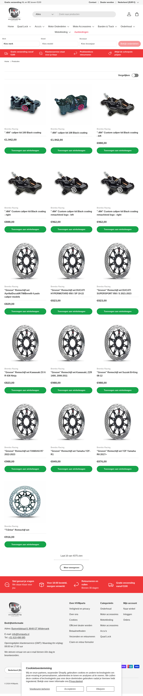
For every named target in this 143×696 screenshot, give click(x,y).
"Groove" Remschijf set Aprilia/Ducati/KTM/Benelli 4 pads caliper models (22, 293)
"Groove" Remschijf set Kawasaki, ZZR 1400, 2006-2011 (71, 374)
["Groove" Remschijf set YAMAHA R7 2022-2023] (25, 423)
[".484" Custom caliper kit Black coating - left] (118, 104)
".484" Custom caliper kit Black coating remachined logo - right (117, 213)
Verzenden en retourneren (82, 636)
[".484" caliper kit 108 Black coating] (71, 104)
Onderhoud (105, 609)
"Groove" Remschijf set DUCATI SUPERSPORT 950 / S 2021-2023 (114, 292)
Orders (126, 620)
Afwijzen (100, 689)
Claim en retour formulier (81, 642)
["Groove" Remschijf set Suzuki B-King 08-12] (118, 344)
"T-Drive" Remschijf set (16, 530)
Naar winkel (129, 609)
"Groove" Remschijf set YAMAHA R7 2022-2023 (23, 453)
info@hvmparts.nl (20, 634)
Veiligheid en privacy (79, 609)
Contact (92, 2)
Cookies (73, 620)
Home (11, 26)
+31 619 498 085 (17, 637)
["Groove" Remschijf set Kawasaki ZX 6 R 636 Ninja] (25, 344)
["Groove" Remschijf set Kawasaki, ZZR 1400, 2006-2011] (71, 344)
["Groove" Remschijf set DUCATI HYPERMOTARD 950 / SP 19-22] (71, 262)
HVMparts (14, 684)
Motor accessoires (109, 614)
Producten (16, 61)
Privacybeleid (76, 681)
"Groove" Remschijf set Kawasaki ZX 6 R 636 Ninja (25, 374)
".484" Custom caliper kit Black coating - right (25, 213)
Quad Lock (105, 636)
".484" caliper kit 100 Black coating (22, 132)
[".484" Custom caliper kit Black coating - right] (25, 183)
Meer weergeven (71, 567)
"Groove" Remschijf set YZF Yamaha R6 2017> (116, 453)
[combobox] (74, 14)
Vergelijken (124, 75)
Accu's (103, 631)
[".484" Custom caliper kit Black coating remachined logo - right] (118, 183)
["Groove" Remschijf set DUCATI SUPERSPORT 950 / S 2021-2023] (118, 262)
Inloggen (127, 614)
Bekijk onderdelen (130, 44)
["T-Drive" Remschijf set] (25, 502)
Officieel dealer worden (80, 625)
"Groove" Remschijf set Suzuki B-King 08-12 (117, 374)
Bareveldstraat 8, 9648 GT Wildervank (30, 628)
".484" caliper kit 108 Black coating (69, 133)
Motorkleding (106, 620)
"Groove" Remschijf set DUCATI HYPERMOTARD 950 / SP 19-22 (68, 292)
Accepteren (70, 689)
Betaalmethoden (77, 631)
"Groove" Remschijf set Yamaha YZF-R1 (70, 453)
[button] (137, 14)
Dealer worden (107, 2)
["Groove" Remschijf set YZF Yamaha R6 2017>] (118, 423)
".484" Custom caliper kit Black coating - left (117, 134)
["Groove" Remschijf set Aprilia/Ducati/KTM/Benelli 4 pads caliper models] (25, 262)
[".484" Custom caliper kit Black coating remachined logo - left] (71, 183)
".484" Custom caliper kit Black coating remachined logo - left (71, 213)
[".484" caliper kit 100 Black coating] (25, 104)
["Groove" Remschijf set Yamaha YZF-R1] (71, 423)
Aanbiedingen (81, 32)
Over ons (73, 614)
